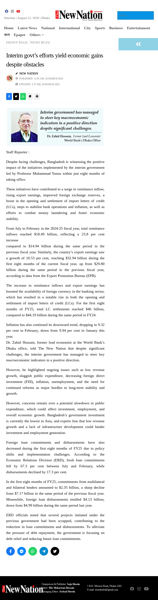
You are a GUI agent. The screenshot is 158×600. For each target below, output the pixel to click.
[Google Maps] (153, 589)
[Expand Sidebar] (138, 44)
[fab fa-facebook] (6, 11)
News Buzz (40, 42)
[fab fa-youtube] (18, 11)
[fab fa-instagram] (12, 11)
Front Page (17, 42)
